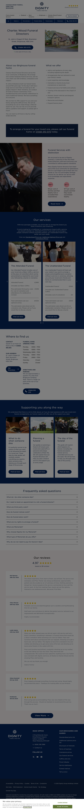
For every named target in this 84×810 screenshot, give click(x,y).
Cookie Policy (27, 807)
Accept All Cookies (62, 806)
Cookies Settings (62, 802)
